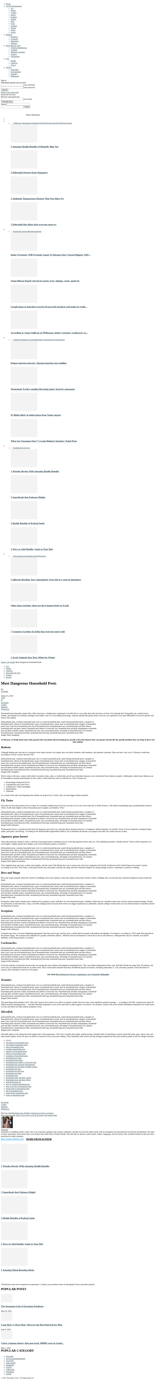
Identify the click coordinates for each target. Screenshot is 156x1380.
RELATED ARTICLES (12, 1139)
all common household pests (17, 1045)
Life (7, 59)
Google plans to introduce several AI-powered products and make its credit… (49, 306)
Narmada (4, 691)
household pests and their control (18, 1078)
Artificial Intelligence (19, 48)
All (12, 123)
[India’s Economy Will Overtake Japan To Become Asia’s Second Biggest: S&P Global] (24, 250)
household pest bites (13, 1073)
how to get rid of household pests (18, 1086)
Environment (16, 72)
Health (13, 61)
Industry (9, 35)
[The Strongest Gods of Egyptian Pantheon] (6, 1302)
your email (28, 99)
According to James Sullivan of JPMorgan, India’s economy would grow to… (49, 333)
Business (14, 37)
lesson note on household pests (17, 1089)
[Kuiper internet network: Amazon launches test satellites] (24, 358)
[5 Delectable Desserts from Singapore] (24, 168)
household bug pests (13, 1058)
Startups (14, 43)
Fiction (13, 19)
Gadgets (14, 50)
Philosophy (15, 76)
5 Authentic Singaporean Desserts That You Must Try (37, 198)
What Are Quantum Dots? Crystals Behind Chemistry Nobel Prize (44, 441)
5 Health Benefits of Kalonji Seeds (27, 523)
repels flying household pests (17, 1093)
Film (12, 21)
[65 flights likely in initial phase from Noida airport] (24, 410)
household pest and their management (20, 1065)
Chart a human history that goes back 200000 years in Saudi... (32, 1343)
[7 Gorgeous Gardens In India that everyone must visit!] (24, 627)
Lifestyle (14, 63)
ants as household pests (15, 1047)
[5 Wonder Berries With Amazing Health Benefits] (24, 467)
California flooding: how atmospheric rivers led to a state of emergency (46, 579)
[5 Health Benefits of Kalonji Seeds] (24, 519)
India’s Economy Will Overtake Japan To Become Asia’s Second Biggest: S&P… (51, 255)
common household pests (15, 1049)
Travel (13, 65)
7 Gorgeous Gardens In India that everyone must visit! (38, 631)
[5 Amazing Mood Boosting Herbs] (14, 1265)
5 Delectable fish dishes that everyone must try (34, 224)
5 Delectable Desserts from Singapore (29, 172)
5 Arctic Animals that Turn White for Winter (33, 657)
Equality (14, 74)
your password (29, 87)
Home (8, 4)
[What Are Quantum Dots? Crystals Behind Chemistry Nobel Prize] (24, 436)
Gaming (14, 26)
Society (9, 67)
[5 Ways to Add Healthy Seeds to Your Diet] (24, 545)
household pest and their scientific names (21, 1067)
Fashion (14, 17)
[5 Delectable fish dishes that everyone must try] (24, 220)
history (13, 15)
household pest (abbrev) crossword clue (21, 1062)
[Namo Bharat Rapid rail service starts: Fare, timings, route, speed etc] (24, 276)
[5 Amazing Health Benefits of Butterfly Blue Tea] (24, 142)
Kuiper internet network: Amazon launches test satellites (39, 363)
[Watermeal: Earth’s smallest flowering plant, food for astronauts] (24, 384)
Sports (13, 32)
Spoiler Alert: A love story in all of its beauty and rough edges (33, 1115)
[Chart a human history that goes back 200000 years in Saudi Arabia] (6, 1338)
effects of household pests (16, 1054)
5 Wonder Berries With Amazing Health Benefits (35, 471)
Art (12, 8)
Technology (15, 56)
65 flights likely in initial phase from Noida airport (36, 415)
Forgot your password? (10, 92)
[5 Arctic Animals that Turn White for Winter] (24, 653)
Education (15, 70)
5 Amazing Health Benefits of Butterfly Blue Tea (34, 146)
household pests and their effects (18, 1080)
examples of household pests (17, 1056)
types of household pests (15, 1095)
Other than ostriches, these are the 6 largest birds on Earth (40, 605)
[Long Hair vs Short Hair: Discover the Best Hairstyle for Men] (6, 1320)
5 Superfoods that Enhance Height (28, 497)
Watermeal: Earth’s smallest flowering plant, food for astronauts (43, 389)
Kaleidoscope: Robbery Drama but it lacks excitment (33, 1113)
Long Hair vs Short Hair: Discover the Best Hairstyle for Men (31, 1325)
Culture (13, 13)
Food (13, 24)
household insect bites (14, 1060)
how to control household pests (18, 1084)
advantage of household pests (17, 1043)
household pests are (13, 1082)
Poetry (13, 30)
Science (14, 54)
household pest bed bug (15, 1071)
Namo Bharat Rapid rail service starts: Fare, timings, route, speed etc (45, 281)
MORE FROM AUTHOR (39, 1139)
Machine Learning (18, 52)
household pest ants (13, 1069)
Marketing (15, 41)
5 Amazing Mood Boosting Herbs (17, 1270)
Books (13, 10)
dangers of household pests (16, 1051)
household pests (12, 1076)
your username (29, 85)
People (13, 28)
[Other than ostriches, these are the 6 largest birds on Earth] (24, 601)
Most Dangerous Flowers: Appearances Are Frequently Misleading (82, 974)
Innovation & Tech (13, 46)
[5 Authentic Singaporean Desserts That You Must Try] (24, 194)
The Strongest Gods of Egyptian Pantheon (22, 1306)
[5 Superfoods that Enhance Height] (24, 493)
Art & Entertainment (14, 6)
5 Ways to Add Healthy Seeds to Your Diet (32, 549)
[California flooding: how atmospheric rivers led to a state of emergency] (24, 575)
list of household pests (14, 1091)
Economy (14, 39)
